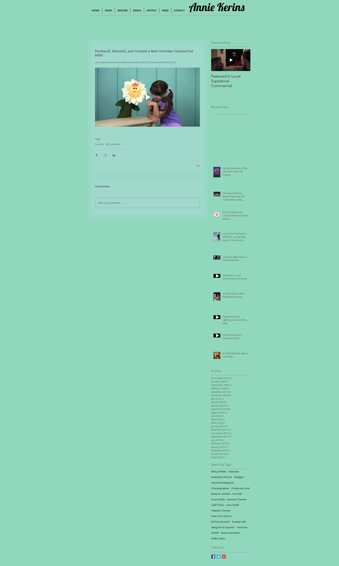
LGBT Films (217, 505)
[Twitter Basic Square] (218, 557)
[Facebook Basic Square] (213, 557)
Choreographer (220, 488)
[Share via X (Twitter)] (105, 155)
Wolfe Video (218, 538)
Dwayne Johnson (221, 494)
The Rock (242, 527)
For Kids (99, 144)
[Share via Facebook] (96, 155)
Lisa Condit (232, 505)
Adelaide (233, 471)
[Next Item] (244, 60)
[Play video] (147, 97)
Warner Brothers (230, 533)
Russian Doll (239, 522)
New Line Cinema (221, 516)
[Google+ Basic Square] (224, 557)
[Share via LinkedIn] (114, 155)
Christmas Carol (240, 488)
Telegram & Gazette (222, 527)
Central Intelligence (222, 483)
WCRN (215, 533)
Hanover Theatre (236, 499)
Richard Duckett (220, 522)
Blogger (239, 477)
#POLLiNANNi (113, 144)
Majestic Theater (221, 510)
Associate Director (221, 477)
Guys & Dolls (218, 499)
